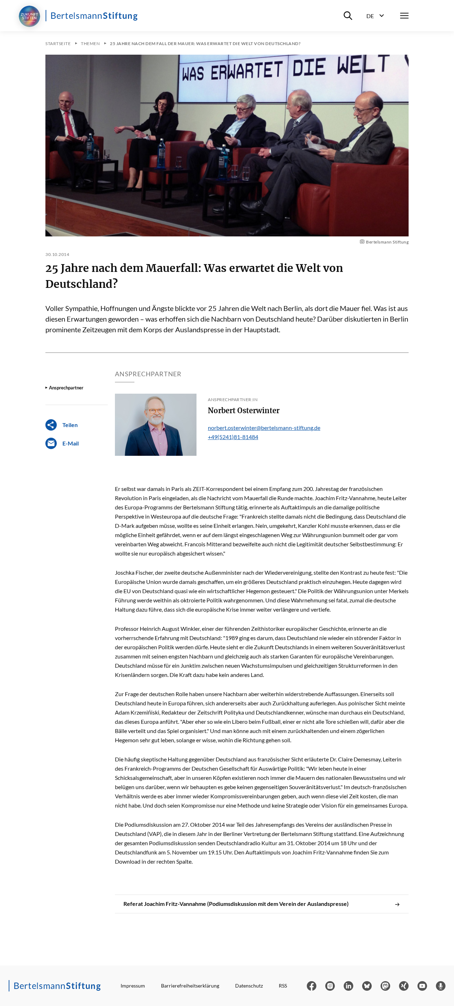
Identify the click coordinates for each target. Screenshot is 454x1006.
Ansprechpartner (66, 387)
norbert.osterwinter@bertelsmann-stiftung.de (264, 427)
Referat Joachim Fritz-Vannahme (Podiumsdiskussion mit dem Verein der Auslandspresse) (236, 903)
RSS (283, 986)
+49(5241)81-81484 (233, 436)
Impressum (133, 986)
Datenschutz (249, 986)
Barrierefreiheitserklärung (190, 986)
